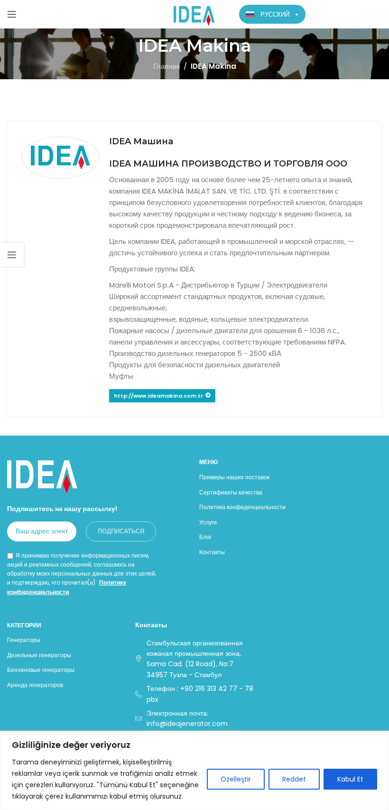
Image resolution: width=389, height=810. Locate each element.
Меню (208, 462)
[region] (194, 770)
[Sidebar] (12, 255)
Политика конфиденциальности (242, 507)
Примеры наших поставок (234, 477)
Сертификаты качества (230, 492)
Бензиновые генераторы (40, 670)
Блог (205, 537)
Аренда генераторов (35, 685)
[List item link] (194, 694)
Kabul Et (350, 779)
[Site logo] (195, 14)
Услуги (208, 522)
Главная (166, 66)
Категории (24, 625)
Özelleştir (236, 779)
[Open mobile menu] (11, 14)
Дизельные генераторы (39, 655)
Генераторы (23, 640)
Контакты (212, 552)
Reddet (294, 779)
